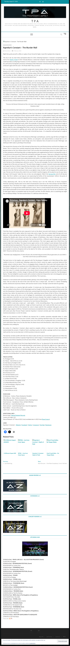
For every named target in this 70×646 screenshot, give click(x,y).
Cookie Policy (32, 643)
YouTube (42, 425)
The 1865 (17, 597)
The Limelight (14, 585)
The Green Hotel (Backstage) (18, 581)
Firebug (13, 577)
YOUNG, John (17, 579)
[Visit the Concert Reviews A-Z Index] (15, 522)
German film (52, 174)
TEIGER (15, 575)
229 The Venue (14, 612)
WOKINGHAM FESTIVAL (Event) (22, 563)
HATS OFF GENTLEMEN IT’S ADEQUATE (25, 614)
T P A (34, 21)
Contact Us (57, 636)
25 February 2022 (17, 50)
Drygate (13, 561)
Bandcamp (48, 425)
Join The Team (49, 636)
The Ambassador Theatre (17, 569)
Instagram (36, 425)
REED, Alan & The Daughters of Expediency (25, 595)
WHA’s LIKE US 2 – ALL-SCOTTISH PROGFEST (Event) (28, 559)
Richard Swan (7, 50)
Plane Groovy (45, 419)
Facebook (24, 425)
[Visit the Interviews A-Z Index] (15, 501)
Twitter (30, 425)
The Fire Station (17, 593)
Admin (64, 636)
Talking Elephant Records (18, 415)
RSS (9, 619)
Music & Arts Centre (20, 601)
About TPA (41, 636)
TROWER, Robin (18, 591)
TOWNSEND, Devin (18, 567)
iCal (11, 619)
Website (18, 425)
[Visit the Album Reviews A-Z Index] (15, 480)
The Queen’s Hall (17, 605)
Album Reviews (7, 44)
